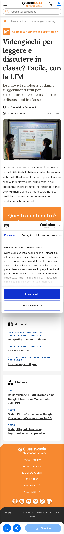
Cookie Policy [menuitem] (32, 460)
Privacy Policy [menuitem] (32, 466)
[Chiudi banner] (59, 225)
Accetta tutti (32, 294)
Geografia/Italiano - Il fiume (27, 339)
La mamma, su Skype (22, 364)
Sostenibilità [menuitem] (32, 485)
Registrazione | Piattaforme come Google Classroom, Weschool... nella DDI (31, 399)
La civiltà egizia (18, 350)
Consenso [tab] (10, 235)
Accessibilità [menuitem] (32, 491)
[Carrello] (51, 4)
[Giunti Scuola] (32, 4)
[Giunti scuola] (32, 450)
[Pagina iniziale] (5, 21)
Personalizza (30, 305)
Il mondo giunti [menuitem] (32, 472)
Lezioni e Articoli (20, 21)
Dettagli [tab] (26, 235)
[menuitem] (15, 501)
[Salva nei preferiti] (7, 528)
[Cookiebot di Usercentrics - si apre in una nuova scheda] (41, 225)
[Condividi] (17, 528)
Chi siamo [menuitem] (32, 479)
